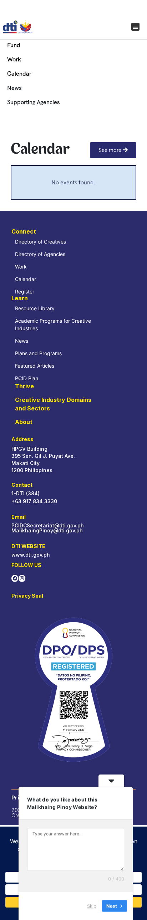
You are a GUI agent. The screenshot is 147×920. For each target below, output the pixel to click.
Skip (91, 905)
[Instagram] (22, 578)
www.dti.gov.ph (30, 555)
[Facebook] (14, 578)
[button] (135, 27)
